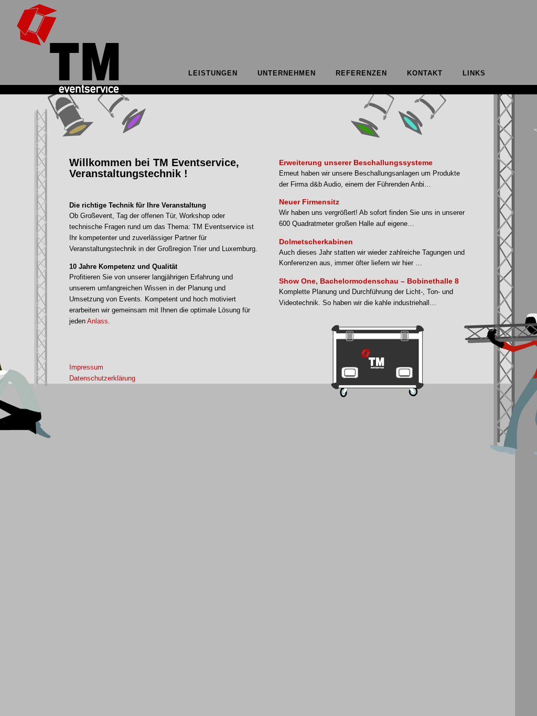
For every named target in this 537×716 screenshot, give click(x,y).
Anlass (97, 321)
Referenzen (361, 73)
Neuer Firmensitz (309, 202)
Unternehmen (286, 73)
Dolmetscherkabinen (316, 241)
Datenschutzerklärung (102, 378)
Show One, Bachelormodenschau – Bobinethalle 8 (369, 281)
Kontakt (425, 73)
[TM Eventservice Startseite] (68, 92)
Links (474, 73)
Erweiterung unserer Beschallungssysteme (356, 162)
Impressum (86, 367)
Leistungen (213, 73)
